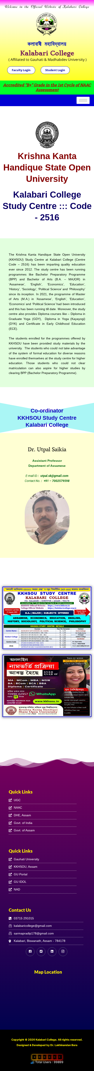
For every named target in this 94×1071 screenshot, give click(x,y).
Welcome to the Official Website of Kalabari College (47, 6)
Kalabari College (47, 53)
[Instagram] (63, 951)
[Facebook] (30, 951)
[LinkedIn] (52, 951)
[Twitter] (41, 951)
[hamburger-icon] (83, 100)
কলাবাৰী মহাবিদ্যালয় (47, 44)
